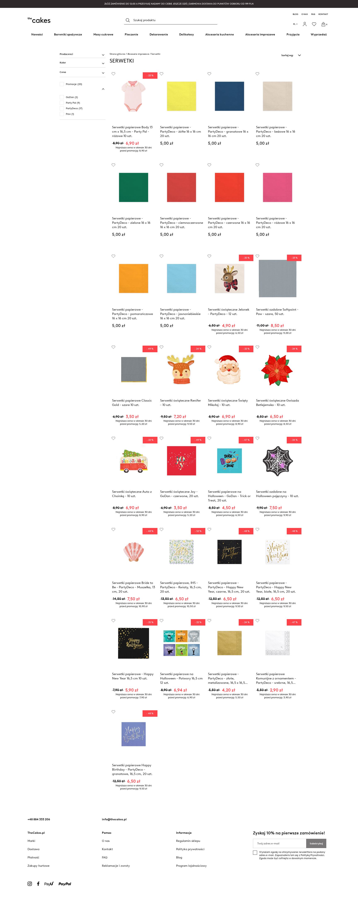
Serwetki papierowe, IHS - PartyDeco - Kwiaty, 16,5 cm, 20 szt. (181, 587)
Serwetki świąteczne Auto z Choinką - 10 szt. (132, 494)
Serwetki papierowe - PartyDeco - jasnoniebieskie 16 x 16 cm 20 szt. (180, 314)
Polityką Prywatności (312, 855)
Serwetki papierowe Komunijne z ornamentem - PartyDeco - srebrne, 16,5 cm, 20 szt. (276, 678)
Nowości (37, 34)
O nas (304, 14)
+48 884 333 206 (39, 819)
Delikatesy (186, 34)
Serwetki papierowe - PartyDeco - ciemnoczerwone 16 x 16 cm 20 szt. (181, 223)
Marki (31, 840)
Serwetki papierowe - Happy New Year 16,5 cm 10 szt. (133, 676)
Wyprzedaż (319, 34)
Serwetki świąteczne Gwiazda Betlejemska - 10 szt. (277, 403)
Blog (295, 14)
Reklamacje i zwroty (116, 865)
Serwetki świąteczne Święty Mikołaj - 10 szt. (228, 403)
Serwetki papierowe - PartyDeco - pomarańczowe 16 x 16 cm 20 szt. (132, 314)
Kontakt (323, 14)
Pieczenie (131, 34)
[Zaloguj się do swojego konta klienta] (305, 24)
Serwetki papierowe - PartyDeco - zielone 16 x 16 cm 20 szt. (131, 223)
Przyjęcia (293, 34)
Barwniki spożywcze (68, 34)
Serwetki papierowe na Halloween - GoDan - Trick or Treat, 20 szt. (229, 496)
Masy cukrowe (103, 34)
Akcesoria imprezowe (260, 34)
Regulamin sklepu (188, 840)
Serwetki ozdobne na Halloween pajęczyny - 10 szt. (277, 494)
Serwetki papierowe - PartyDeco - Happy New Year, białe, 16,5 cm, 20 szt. (276, 587)
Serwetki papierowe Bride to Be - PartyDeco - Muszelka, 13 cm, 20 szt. (133, 587)
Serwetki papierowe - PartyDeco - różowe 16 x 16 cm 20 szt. (275, 223)
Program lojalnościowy (191, 865)
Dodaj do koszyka (181, 154)
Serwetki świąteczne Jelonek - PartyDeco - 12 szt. (228, 312)
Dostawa (33, 849)
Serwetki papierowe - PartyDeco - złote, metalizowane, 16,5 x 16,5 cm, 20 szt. (226, 678)
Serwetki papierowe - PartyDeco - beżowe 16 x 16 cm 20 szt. (275, 131)
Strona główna (117, 54)
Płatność (33, 857)
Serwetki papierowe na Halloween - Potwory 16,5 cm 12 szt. (181, 678)
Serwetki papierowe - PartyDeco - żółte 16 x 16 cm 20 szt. (180, 131)
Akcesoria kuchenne (219, 34)
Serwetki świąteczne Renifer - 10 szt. (180, 403)
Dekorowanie (159, 34)
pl (294, 24)
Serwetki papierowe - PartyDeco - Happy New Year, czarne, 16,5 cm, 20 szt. (229, 587)
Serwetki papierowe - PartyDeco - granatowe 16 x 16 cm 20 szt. (228, 131)
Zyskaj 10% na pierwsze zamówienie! (289, 833)
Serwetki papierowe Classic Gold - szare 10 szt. (132, 403)
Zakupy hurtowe (39, 865)
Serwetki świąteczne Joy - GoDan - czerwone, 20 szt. (179, 494)
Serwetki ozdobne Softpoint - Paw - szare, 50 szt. (277, 312)
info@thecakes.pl (114, 819)
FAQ (313, 14)
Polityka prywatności (190, 849)
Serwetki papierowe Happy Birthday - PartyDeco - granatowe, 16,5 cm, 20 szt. (132, 769)
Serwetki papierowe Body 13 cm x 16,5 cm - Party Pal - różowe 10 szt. (132, 131)
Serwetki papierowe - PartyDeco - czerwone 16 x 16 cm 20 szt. (229, 223)
